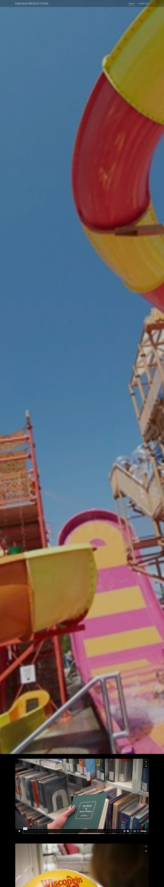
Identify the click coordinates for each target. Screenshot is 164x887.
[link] (31, 3)
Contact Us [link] (143, 3)
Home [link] (131, 3)
